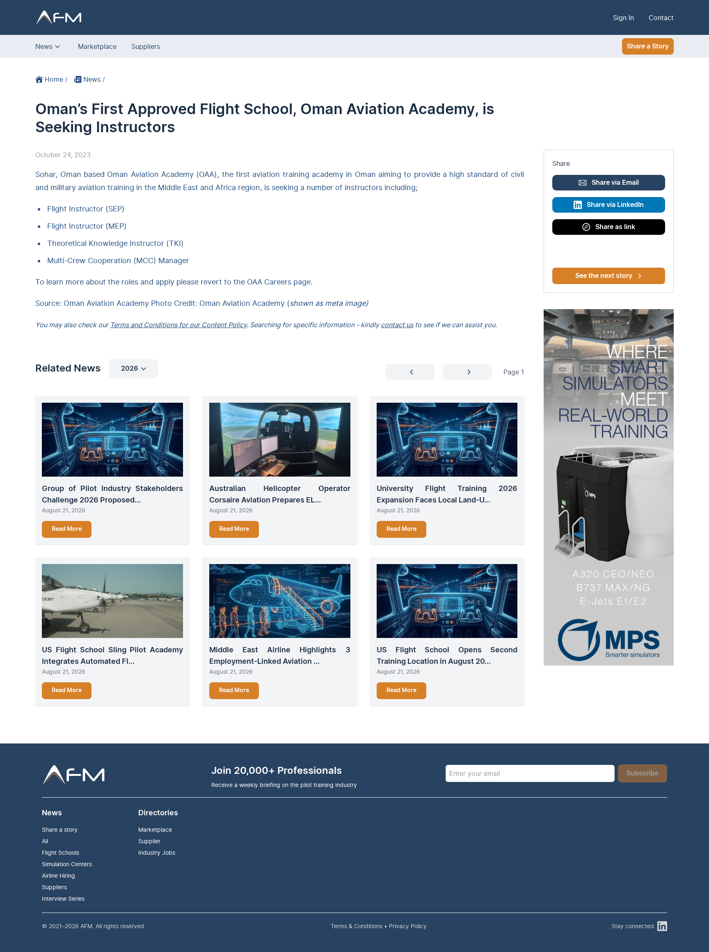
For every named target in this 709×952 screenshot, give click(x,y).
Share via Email (615, 182)
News (44, 46)
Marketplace (97, 46)
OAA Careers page (279, 282)
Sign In (623, 18)
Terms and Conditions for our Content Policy (178, 325)
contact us (397, 325)
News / (94, 79)
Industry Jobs (156, 852)
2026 (129, 368)
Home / (56, 79)
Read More (67, 529)
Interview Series (63, 898)
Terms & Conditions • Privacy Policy (379, 925)
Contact (661, 18)
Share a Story (648, 46)
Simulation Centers (67, 863)
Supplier (149, 840)
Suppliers (145, 46)
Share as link (615, 227)
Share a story (60, 829)
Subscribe (642, 773)
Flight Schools (60, 852)
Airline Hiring (58, 875)
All (45, 840)
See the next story (603, 276)
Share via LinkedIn (615, 205)
